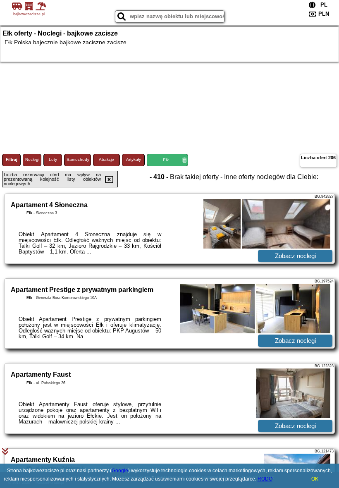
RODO (265, 479)
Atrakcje (106, 159)
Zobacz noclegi (295, 255)
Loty (53, 159)
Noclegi (32, 159)
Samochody (78, 159)
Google (120, 471)
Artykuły (133, 159)
